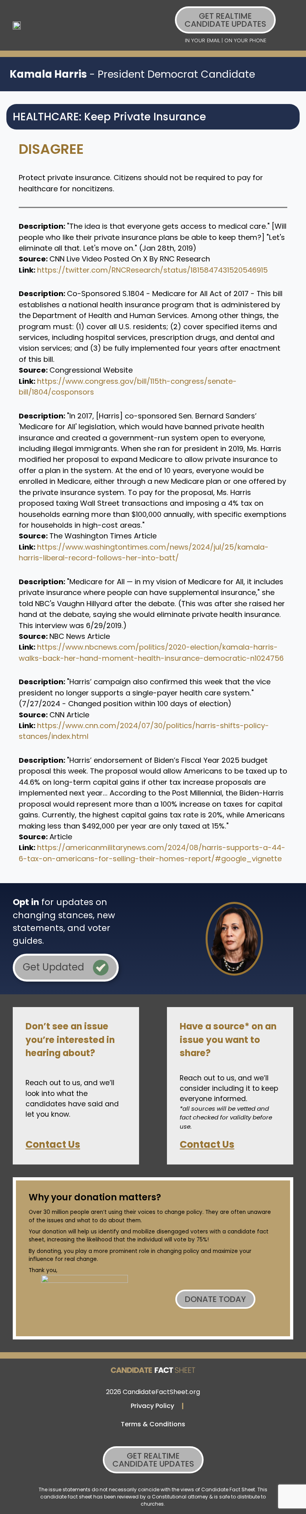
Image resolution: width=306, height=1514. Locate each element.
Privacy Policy (152, 1405)
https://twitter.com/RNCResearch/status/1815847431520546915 (152, 270)
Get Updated (54, 967)
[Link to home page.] (17, 25)
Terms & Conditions (153, 1424)
